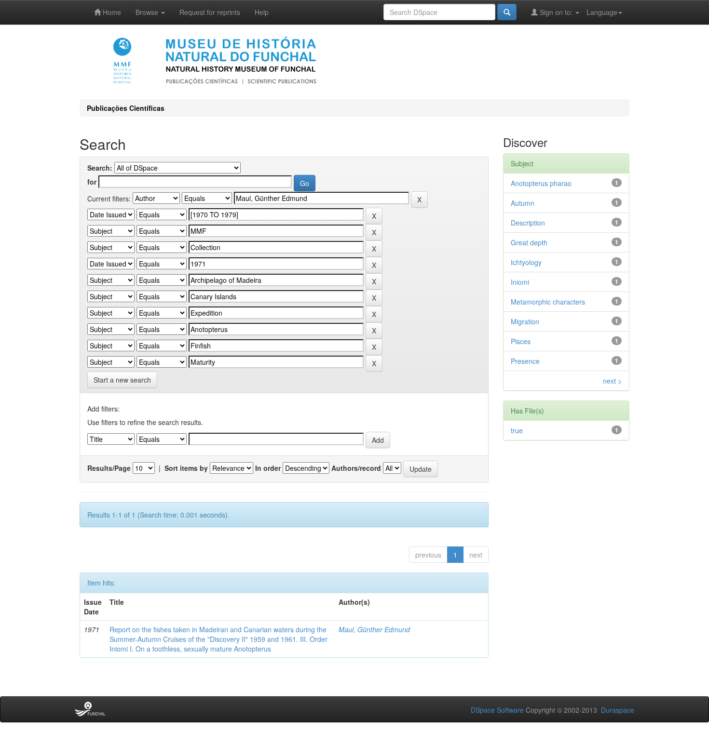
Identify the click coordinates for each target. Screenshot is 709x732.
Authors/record (356, 468)
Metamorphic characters (548, 301)
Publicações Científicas (125, 108)
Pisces (521, 341)
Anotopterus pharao (541, 183)
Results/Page (109, 468)
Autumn (522, 203)
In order (268, 468)
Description (528, 222)
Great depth (529, 242)
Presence (525, 361)
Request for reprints (209, 12)
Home (111, 12)
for (91, 181)
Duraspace (617, 710)
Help (262, 12)
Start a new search (122, 380)
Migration (525, 321)
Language (601, 12)
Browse (148, 12)
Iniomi (520, 282)
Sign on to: (556, 12)
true (517, 430)
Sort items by (186, 468)
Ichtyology (526, 262)
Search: (99, 168)
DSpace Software (497, 710)
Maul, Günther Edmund (374, 629)
